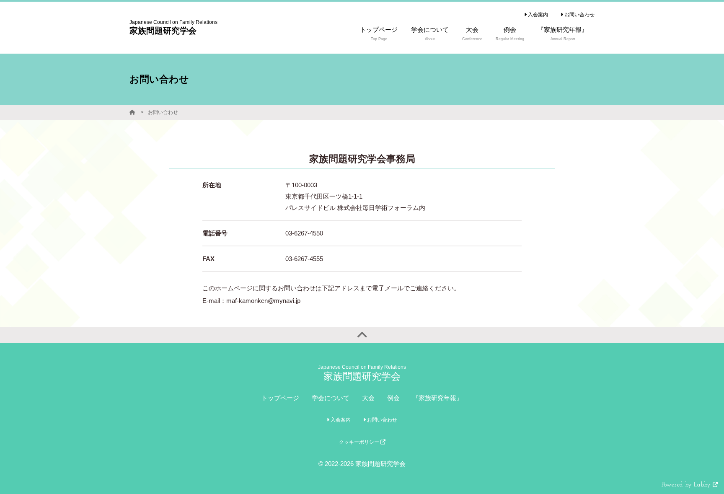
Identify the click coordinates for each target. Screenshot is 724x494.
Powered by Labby (687, 485)
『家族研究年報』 (437, 397)
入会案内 (537, 15)
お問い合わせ (579, 15)
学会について (330, 397)
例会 (393, 397)
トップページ (280, 397)
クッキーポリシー (359, 442)
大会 (368, 397)
